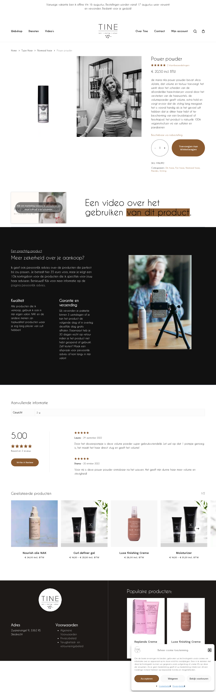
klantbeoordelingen (178, 65)
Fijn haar (179, 167)
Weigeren (173, 678)
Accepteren (147, 678)
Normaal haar (44, 50)
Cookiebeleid (165, 686)
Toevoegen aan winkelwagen (188, 148)
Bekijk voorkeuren (199, 678)
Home (14, 50)
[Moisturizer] (184, 523)
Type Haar (27, 50)
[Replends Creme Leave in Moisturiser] (146, 617)
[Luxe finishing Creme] (134, 523)
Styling (163, 170)
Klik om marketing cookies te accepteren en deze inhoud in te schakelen (39, 207)
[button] (209, 650)
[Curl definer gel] (84, 523)
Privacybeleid (179, 686)
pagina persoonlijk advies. (28, 285)
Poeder (154, 170)
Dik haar (170, 167)
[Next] (198, 528)
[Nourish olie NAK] (34, 523)
